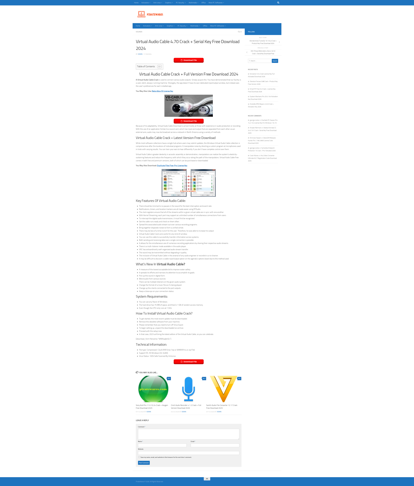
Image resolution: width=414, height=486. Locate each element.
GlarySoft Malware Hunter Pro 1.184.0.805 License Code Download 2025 (262, 140)
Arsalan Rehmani (255, 128)
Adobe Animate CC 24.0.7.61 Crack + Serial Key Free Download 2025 (262, 130)
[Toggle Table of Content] (158, 66)
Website (140, 449)
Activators (145, 3)
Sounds (139, 32)
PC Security (180, 3)
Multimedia (193, 3)
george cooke (254, 120)
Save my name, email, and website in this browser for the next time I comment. (166, 457)
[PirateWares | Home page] (151, 14)
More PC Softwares (215, 3)
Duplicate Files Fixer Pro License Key (172, 165)
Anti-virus (157, 3)
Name (140, 441)
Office (203, 3)
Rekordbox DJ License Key (162, 91)
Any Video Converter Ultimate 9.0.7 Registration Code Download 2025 (262, 158)
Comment (141, 427)
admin (140, 54)
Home (136, 3)
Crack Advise (254, 156)
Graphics (168, 3)
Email (193, 441)
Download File (190, 60)
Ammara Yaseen (255, 138)
